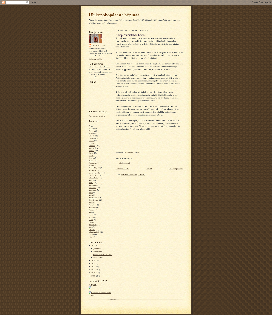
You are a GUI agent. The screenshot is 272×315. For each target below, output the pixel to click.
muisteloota (93, 197)
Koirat (91, 160)
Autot (91, 133)
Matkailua (92, 190)
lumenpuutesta (94, 185)
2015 (93, 245)
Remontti (92, 210)
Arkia (91, 128)
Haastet (91, 138)
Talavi (91, 219)
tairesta (91, 217)
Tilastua (91, 222)
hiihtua (91, 140)
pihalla (91, 202)
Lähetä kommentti (124, 163)
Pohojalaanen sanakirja (97, 116)
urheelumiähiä (94, 232)
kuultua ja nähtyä (95, 173)
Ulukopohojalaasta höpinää (114, 15)
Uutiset (91, 234)
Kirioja (91, 158)
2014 (93, 260)
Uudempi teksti (122, 168)
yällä (90, 237)
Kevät (91, 153)
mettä (91, 195)
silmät (91, 215)
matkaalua (92, 187)
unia (90, 227)
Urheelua (92, 229)
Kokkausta (92, 163)
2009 (93, 276)
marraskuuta (98, 251)
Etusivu (149, 168)
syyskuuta (97, 257)
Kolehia (91, 165)
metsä (91, 192)
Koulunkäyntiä (94, 168)
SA (90, 212)
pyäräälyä (92, 207)
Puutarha (92, 205)
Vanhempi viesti (176, 168)
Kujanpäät (92, 170)
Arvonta (92, 131)
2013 (93, 263)
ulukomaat (92, 224)
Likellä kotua (93, 177)
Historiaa (92, 143)
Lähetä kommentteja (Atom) (133, 174)
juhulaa (91, 148)
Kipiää (91, 155)
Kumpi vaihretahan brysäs (102, 254)
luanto (91, 182)
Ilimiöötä (92, 145)
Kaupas (91, 150)
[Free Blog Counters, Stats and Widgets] (90, 288)
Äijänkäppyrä (98, 45)
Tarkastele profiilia (95, 59)
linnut (91, 180)
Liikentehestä (93, 175)
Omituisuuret (93, 200)
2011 (93, 270)
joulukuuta (98, 248)
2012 (93, 266)
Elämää (91, 136)
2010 (93, 273)
